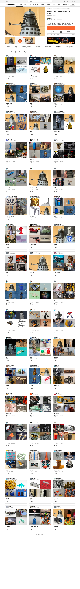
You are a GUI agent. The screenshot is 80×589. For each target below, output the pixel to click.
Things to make (34, 526)
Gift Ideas (8, 413)
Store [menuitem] (25, 4)
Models (56, 357)
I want (31, 385)
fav (6, 357)
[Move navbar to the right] (68, 4)
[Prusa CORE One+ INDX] (61, 40)
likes (31, 357)
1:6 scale (32, 216)
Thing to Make (33, 244)
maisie (7, 498)
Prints (55, 300)
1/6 (55, 103)
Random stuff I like (34, 187)
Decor (55, 244)
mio (7, 470)
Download (61, 28)
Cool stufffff (57, 272)
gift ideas (56, 385)
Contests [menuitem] (42, 4)
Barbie (7, 244)
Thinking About (10, 216)
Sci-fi (7, 75)
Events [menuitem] (53, 4)
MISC (7, 272)
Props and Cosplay (10, 329)
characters (56, 329)
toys (31, 300)
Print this (56, 441)
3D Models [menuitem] (19, 4)
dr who (55, 216)
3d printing (56, 413)
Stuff (31, 103)
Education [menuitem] (64, 4)
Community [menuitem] (35, 4)
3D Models (50, 8)
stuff (31, 498)
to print (56, 526)
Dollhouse (56, 187)
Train (7, 159)
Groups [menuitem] (58, 4)
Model (31, 470)
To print (56, 498)
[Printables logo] (10, 5)
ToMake (8, 526)
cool (55, 75)
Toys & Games (56, 8)
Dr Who (32, 159)
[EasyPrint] (65, 1)
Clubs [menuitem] (30, 4)
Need (7, 385)
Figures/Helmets (34, 441)
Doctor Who (9, 103)
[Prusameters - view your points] (67, 1)
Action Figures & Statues (66, 8)
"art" (31, 413)
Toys (31, 75)
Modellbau (8, 187)
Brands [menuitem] (48, 4)
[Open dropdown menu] (74, 11)
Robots (7, 131)
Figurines (56, 159)
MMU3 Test (57, 131)
